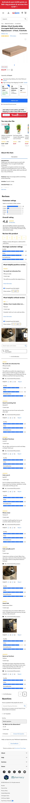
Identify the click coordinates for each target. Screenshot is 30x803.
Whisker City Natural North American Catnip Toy (6, 137)
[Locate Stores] (22, 13)
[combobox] (14, 18)
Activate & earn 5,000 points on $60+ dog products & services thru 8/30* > (14, 4)
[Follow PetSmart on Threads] (14, 772)
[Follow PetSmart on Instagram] (9, 772)
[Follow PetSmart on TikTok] (19, 772)
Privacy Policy (4, 790)
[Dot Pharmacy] (18, 777)
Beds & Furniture (9, 23)
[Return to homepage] (15, 13)
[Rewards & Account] (8, 13)
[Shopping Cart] (25, 13)
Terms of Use (4, 788)
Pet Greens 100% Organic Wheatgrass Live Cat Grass (18, 137)
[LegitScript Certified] (6, 777)
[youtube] (24, 772)
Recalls (3, 785)
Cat (2, 23)
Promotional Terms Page (20, 748)
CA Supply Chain (5, 795)
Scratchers (18, 23)
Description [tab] (14, 157)
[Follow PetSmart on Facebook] (4, 772)
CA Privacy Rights (5, 798)
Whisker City (4, 33)
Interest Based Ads (5, 793)
